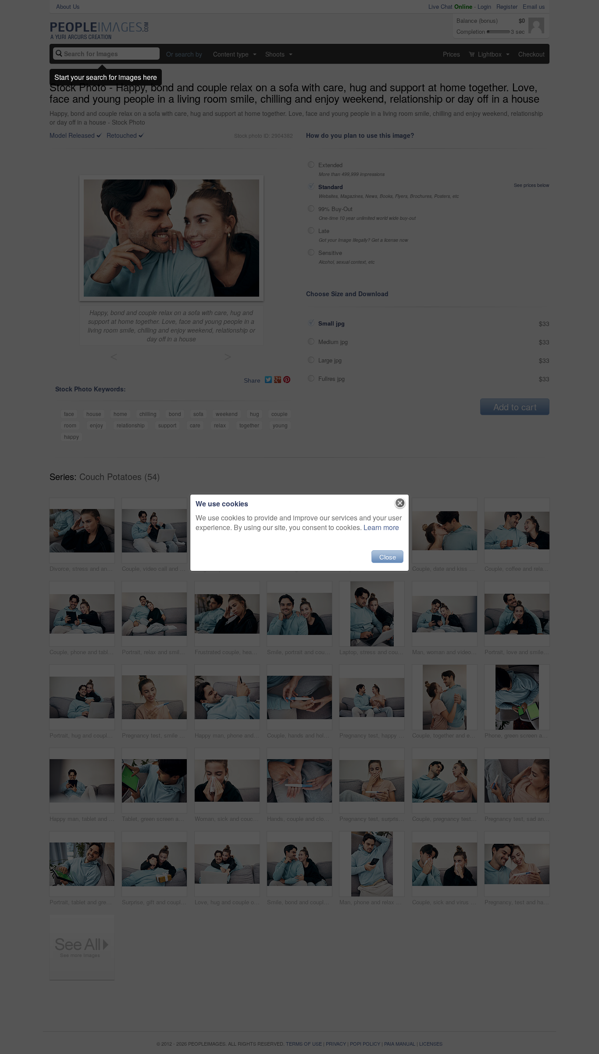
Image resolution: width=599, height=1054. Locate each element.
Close (387, 556)
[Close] (400, 503)
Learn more (381, 527)
